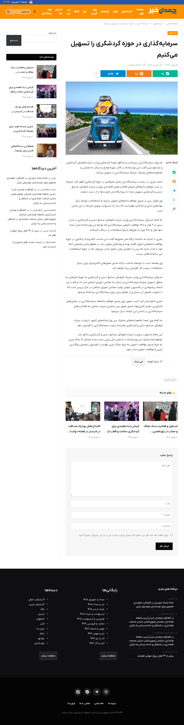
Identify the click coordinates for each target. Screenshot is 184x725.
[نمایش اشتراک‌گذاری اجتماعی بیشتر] (96, 73)
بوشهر (41, 638)
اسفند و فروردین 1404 (93, 623)
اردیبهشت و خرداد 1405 (92, 614)
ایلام (42, 633)
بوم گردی (94, 11)
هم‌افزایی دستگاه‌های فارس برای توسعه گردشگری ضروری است (21, 149)
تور (84, 11)
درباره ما (112, 703)
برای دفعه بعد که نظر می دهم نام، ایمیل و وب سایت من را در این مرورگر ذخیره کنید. (123, 535)
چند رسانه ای (47, 11)
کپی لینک (138, 361)
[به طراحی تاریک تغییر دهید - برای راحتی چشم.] (35, 11)
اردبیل (41, 614)
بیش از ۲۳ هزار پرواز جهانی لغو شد (155, 656)
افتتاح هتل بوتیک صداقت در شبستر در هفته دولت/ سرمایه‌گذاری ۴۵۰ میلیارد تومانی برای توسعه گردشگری (83, 429)
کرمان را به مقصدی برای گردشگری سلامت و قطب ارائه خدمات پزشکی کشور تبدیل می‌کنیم (122, 429)
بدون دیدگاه (153, 65)
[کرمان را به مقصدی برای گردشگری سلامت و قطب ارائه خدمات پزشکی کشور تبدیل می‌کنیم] (121, 411)
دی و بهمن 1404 (96, 633)
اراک (42, 609)
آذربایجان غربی (36, 604)
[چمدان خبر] (162, 11)
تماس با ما (84, 703)
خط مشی (99, 703)
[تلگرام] (174, 190)
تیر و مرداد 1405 (96, 604)
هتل (115, 11)
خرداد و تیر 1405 (96, 609)
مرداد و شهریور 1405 (94, 599)
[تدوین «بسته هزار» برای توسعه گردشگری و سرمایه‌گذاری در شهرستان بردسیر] (46, 131)
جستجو (52, 33)
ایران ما (40, 628)
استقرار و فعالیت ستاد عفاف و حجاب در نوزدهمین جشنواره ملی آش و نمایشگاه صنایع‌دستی (160, 429)
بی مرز (68, 11)
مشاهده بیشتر (108, 655)
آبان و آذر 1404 (97, 643)
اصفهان (40, 619)
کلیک (76, 11)
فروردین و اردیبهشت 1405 (90, 619)
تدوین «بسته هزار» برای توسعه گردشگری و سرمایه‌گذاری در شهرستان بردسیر (20, 129)
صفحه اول (140, 11)
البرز (42, 623)
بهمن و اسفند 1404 (94, 628)
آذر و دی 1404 (97, 638)
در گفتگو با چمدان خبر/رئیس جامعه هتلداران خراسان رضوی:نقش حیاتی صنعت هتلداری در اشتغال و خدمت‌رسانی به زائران (151, 621)
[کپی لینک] (174, 208)
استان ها (58, 11)
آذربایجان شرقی (36, 599)
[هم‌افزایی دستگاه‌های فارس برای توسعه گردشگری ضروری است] (46, 150)
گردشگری (126, 11)
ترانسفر (105, 11)
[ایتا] (174, 181)
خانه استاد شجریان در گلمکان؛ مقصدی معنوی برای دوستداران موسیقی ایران (154, 604)
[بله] (174, 172)
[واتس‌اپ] (174, 199)
